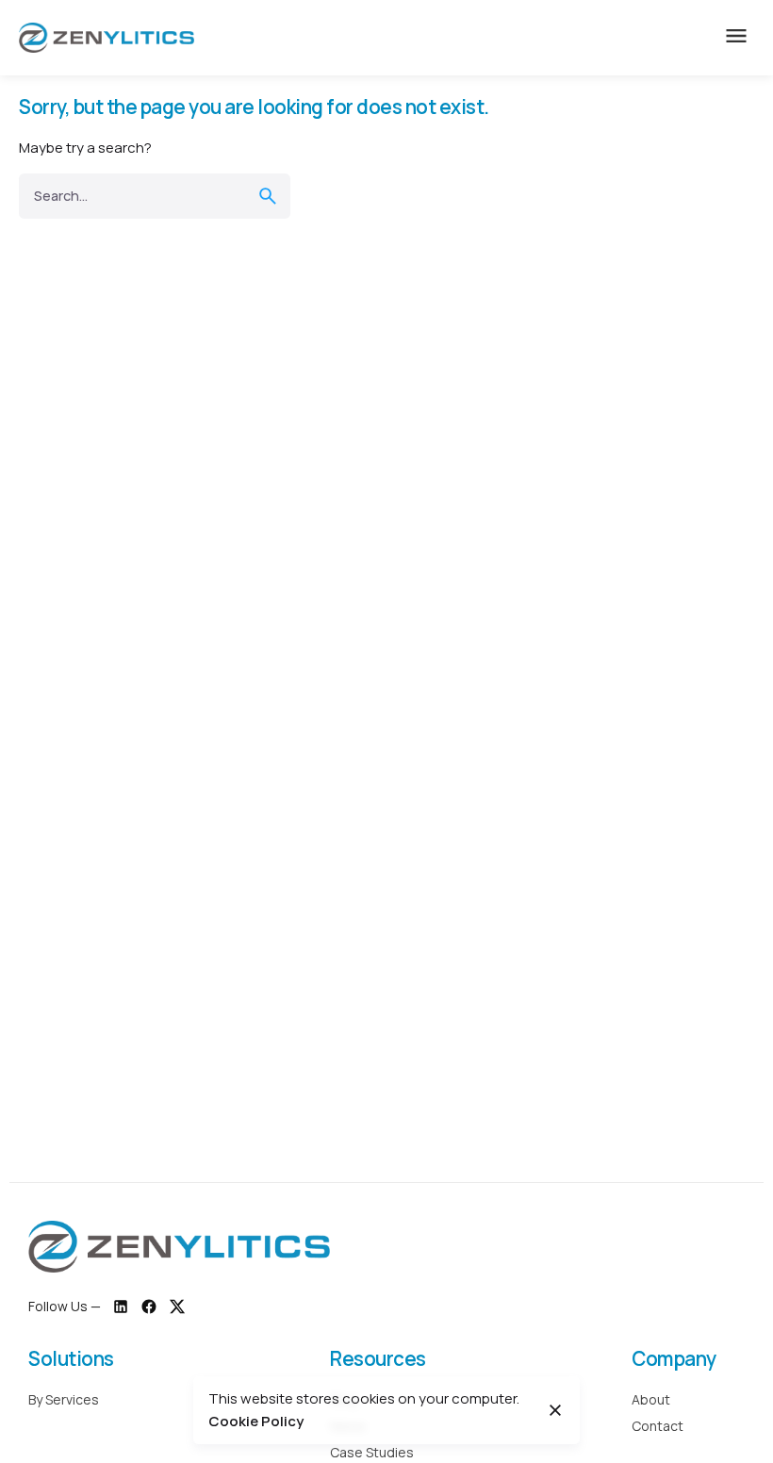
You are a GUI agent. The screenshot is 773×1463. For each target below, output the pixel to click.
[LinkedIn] (120, 1306)
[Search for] (154, 196)
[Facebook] (148, 1306)
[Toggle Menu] (736, 38)
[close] (555, 1410)
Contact (657, 1426)
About (651, 1399)
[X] (177, 1306)
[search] (267, 196)
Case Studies (372, 1452)
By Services (63, 1399)
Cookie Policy (256, 1421)
